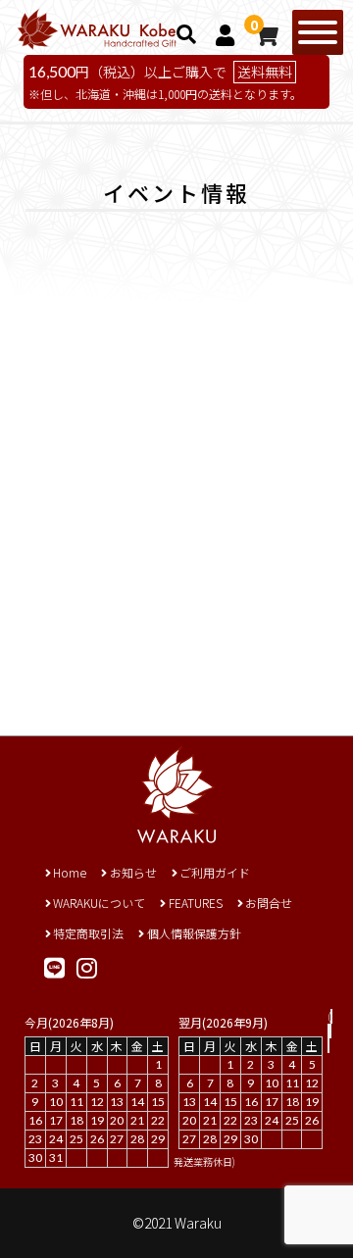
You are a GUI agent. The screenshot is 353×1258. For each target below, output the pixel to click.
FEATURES (195, 902)
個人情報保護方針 (193, 933)
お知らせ (133, 872)
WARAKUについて (99, 902)
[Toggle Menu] (317, 32)
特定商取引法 (88, 933)
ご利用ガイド (214, 872)
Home (69, 872)
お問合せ (268, 902)
